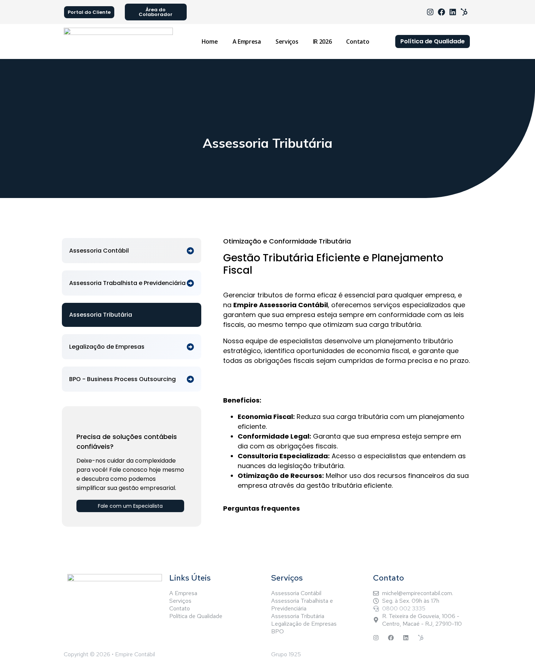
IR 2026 (322, 41)
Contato (357, 41)
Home (210, 41)
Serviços (287, 41)
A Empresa (247, 41)
